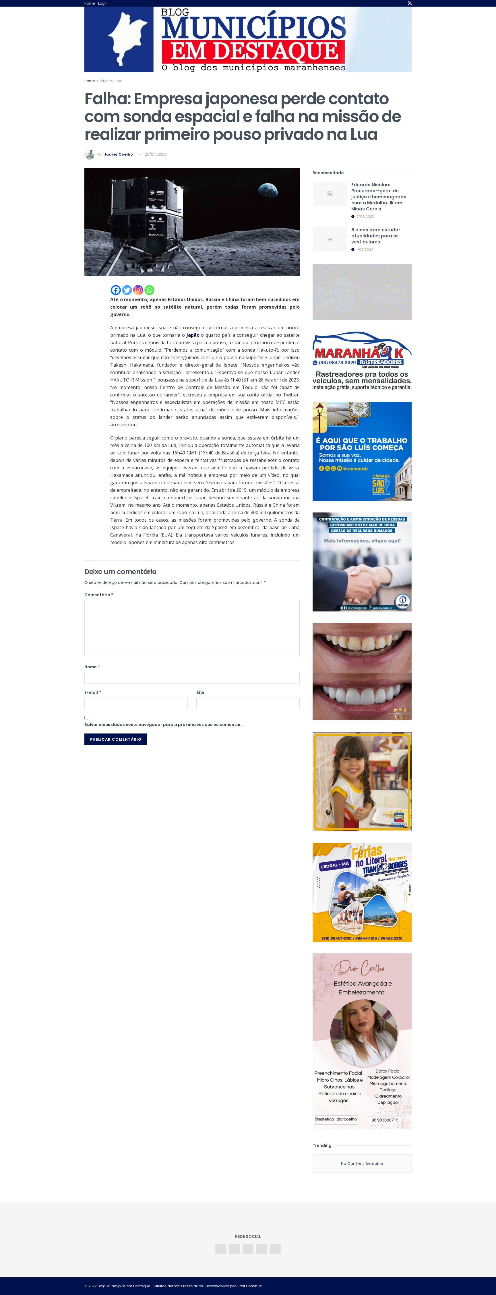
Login (103, 3)
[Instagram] (138, 290)
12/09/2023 (364, 216)
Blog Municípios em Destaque (124, 1286)
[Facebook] (116, 290)
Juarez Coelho (118, 154)
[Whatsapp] (149, 290)
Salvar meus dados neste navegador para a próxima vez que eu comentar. (163, 724)
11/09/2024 (363, 249)
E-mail (93, 692)
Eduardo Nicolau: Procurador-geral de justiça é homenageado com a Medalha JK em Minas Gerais (378, 197)
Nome (92, 667)
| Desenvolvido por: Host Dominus (232, 1286)
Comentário (99, 595)
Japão (193, 335)
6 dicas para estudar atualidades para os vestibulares (375, 236)
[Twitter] (127, 290)
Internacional (111, 80)
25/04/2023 (156, 154)
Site (200, 692)
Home (89, 3)
